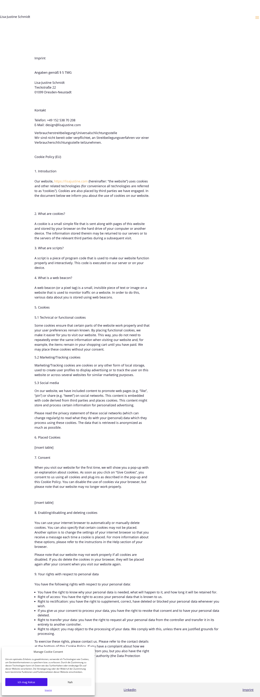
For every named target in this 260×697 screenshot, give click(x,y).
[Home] (95, 24)
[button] (257, 17)
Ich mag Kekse (26, 682)
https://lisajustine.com (71, 181)
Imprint (48, 690)
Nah (70, 682)
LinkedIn (130, 690)
